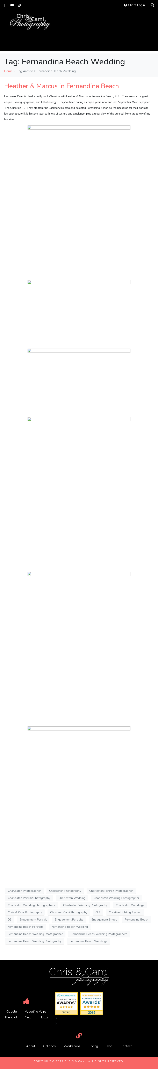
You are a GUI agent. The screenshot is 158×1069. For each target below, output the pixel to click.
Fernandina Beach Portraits (25, 927)
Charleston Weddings (130, 905)
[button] (79, 1018)
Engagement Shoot (104, 920)
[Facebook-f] (5, 5)
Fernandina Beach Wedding (70, 927)
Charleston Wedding (71, 898)
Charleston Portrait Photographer (111, 891)
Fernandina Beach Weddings (88, 941)
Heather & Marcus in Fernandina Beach (61, 86)
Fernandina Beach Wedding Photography (35, 941)
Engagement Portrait (33, 920)
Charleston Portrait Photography (29, 898)
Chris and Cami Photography (68, 912)
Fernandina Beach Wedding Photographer (35, 934)
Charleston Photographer (24, 891)
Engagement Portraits (69, 920)
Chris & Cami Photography (25, 912)
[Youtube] (12, 5)
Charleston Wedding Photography (85, 905)
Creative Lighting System (125, 912)
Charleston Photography (65, 891)
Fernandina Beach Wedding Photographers (99, 934)
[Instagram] (19, 5)
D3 (10, 920)
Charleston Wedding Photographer (116, 898)
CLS (98, 912)
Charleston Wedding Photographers (31, 905)
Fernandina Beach (137, 920)
